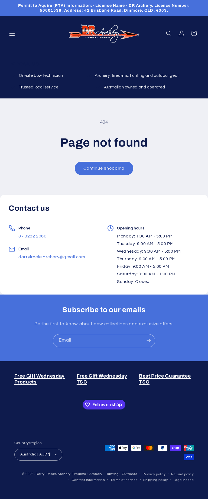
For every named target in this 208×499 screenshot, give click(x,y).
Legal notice (184, 479)
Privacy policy (154, 474)
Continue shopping (104, 168)
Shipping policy (155, 479)
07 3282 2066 (32, 236)
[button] (12, 33)
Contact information (88, 479)
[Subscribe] (148, 340)
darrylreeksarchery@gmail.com (51, 257)
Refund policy (182, 474)
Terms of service (124, 479)
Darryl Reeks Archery (53, 473)
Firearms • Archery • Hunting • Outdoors (104, 473)
